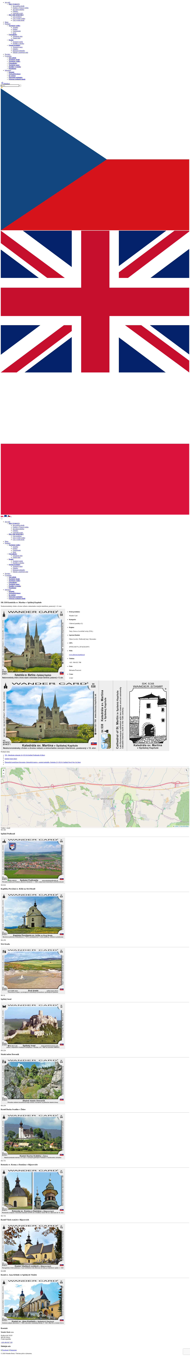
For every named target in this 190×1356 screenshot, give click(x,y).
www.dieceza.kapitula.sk (77, 655)
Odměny (15, 11)
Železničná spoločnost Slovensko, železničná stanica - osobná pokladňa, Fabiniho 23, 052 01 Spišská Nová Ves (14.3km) (43, 762)
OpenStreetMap (184, 826)
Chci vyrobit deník (18, 20)
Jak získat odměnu (18, 9)
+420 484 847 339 (6, 1342)
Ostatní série (16, 38)
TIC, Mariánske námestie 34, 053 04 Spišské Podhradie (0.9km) (25, 755)
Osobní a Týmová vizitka (20, 8)
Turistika (15, 27)
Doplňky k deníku (18, 43)
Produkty (7, 24)
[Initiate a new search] (186, 770)
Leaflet (176, 826)
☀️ (2, 87)
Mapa (6, 22)
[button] (3, 770)
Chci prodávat (17, 17)
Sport (14, 33)
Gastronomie (17, 31)
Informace (8, 70)
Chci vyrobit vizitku (19, 18)
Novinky (7, 54)
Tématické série (17, 36)
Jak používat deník (18, 6)
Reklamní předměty (19, 51)
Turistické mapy (18, 47)
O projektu (8, 56)
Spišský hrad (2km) (11, 759)
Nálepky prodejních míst (20, 52)
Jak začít (7, 2)
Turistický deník (18, 42)
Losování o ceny (18, 13)
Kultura (15, 29)
